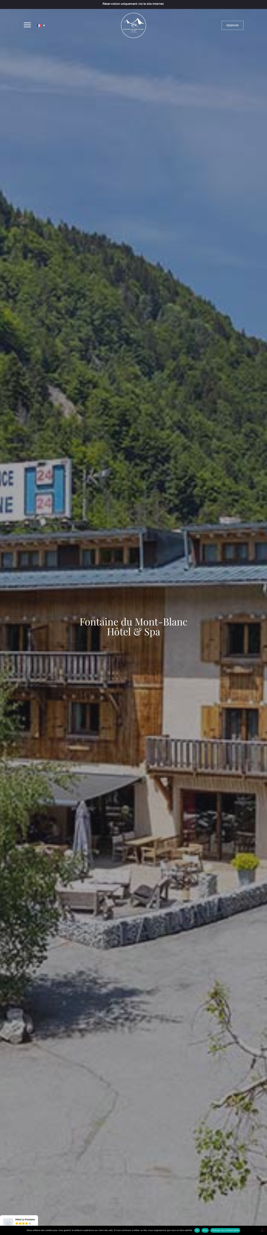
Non (205, 1230)
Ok (197, 1230)
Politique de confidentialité (225, 1230)
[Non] (262, 1230)
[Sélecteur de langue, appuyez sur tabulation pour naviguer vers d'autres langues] (41, 25)
